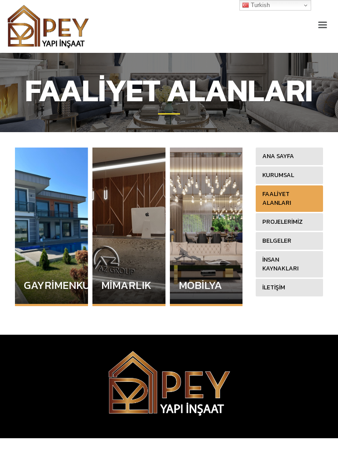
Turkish (259, 5)
